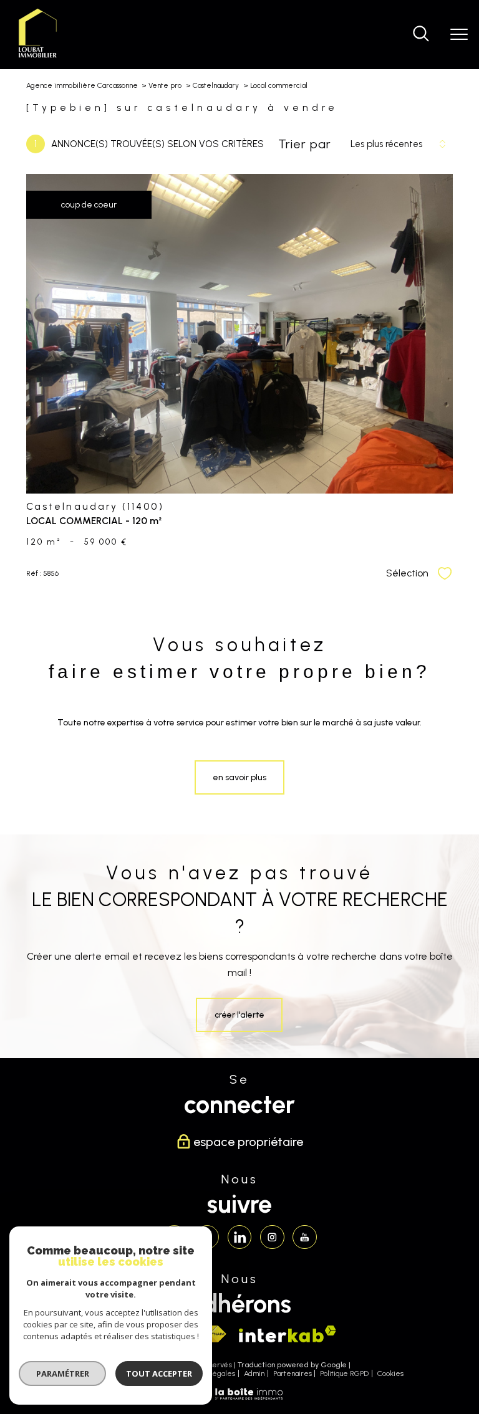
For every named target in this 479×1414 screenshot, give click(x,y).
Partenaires (292, 1373)
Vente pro (164, 85)
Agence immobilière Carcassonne (82, 85)
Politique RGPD (344, 1373)
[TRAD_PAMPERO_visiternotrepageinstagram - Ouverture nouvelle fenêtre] (272, 1237)
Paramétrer (62, 1373)
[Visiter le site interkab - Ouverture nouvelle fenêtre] (287, 1334)
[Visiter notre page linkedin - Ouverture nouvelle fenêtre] (239, 1237)
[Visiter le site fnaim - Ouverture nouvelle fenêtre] (214, 1334)
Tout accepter (159, 1373)
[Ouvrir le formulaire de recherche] (421, 35)
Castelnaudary (216, 85)
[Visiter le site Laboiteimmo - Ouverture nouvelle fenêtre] (239, 1398)
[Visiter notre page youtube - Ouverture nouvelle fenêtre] (304, 1237)
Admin (254, 1373)
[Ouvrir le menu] (459, 34)
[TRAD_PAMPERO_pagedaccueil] (38, 57)
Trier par (304, 143)
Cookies (390, 1374)
